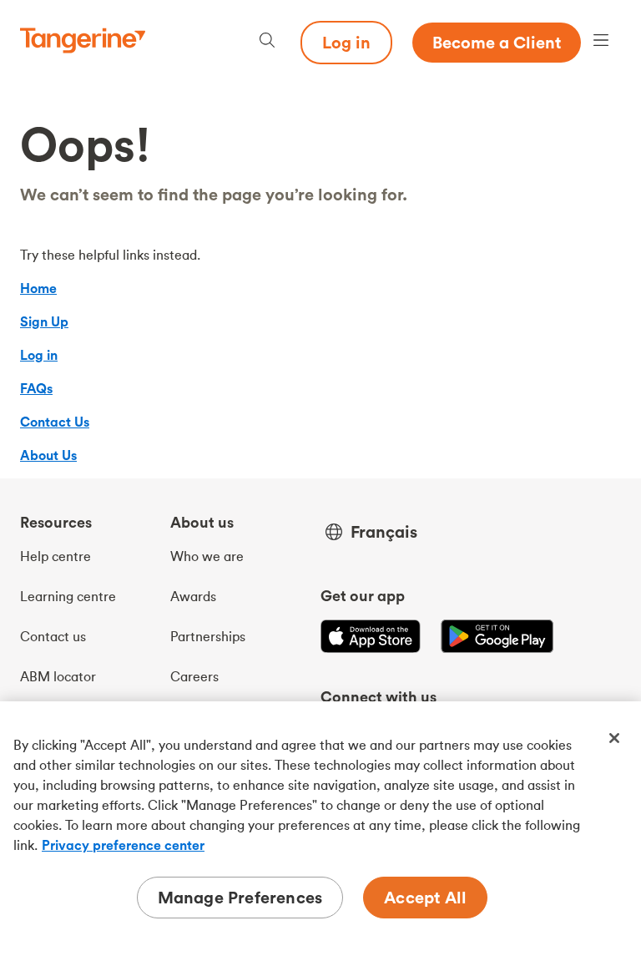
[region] (320, 831)
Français (384, 532)
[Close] (614, 738)
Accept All (425, 897)
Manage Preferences (240, 897)
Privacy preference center (123, 845)
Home (38, 288)
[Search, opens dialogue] (267, 42)
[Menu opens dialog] (601, 42)
